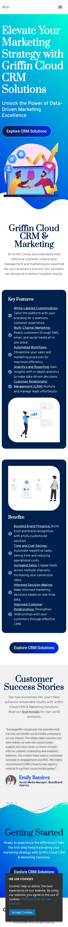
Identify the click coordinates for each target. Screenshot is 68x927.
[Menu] (60, 7)
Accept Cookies (22, 912)
